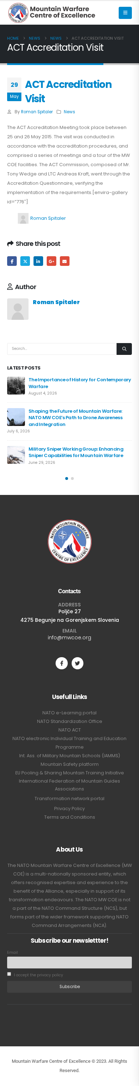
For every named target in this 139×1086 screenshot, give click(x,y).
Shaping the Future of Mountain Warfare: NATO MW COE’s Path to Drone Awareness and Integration (75, 418)
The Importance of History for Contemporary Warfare (80, 383)
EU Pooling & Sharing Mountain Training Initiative (69, 773)
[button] (125, 13)
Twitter (25, 261)
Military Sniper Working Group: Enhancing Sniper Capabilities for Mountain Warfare (76, 452)
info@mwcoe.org (69, 637)
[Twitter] (77, 663)
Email (65, 261)
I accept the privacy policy (38, 975)
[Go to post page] (16, 386)
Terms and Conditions (69, 817)
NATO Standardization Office (69, 721)
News (69, 112)
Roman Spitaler (37, 112)
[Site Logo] (51, 13)
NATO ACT (69, 730)
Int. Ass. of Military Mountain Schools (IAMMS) (69, 756)
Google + (51, 261)
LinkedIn (38, 261)
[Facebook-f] (61, 663)
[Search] (124, 349)
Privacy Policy (69, 808)
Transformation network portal (69, 798)
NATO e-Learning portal (69, 713)
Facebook (12, 261)
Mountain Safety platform (70, 764)
